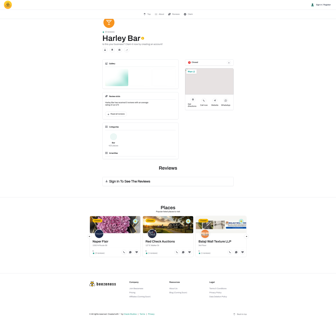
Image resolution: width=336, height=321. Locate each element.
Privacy (151, 314)
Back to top (242, 314)
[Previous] (89, 236)
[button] (105, 50)
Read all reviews (118, 114)
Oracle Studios (130, 314)
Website (214, 105)
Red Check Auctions (160, 241)
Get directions (192, 105)
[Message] (119, 50)
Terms (142, 314)
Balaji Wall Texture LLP (214, 241)
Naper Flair (100, 241)
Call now (204, 105)
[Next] (246, 236)
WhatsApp (225, 105)
